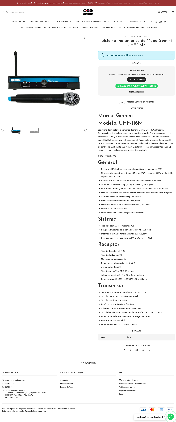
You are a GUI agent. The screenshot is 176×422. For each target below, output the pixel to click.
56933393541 (10, 387)
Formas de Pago (66, 387)
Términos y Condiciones (128, 380)
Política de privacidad (127, 387)
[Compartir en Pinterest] (143, 350)
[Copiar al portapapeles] (149, 350)
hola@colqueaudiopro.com (15, 380)
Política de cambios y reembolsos (132, 383)
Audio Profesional (51, 27)
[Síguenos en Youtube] (160, 21)
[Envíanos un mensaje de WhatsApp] (170, 417)
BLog (121, 394)
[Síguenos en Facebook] (155, 21)
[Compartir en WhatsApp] (137, 350)
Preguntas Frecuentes (127, 390)
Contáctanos (138, 79)
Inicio (21, 27)
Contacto (64, 380)
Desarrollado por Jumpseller (35, 411)
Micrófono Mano (108, 27)
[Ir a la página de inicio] (88, 12)
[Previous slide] (3, 130)
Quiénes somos (66, 383)
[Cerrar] (172, 54)
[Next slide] (85, 130)
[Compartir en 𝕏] (130, 350)
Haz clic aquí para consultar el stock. (138, 86)
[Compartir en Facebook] (124, 350)
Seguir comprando (136, 91)
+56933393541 (10, 383)
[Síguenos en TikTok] (165, 21)
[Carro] (172, 12)
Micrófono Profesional (69, 27)
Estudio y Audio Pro (33, 27)
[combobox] (16, 12)
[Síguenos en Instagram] (151, 21)
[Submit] (4, 12)
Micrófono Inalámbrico (90, 27)
